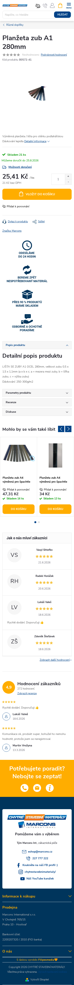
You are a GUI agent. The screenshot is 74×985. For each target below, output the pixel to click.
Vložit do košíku (40, 194)
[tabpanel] (18, 476)
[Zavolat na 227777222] (45, 5)
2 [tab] (39, 522)
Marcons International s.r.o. (19, 914)
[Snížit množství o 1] (68, 182)
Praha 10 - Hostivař (14, 924)
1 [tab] (35, 522)
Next (68, 429)
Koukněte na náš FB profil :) (40, 865)
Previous (61, 429)
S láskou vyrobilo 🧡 (37, 960)
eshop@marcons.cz (40, 852)
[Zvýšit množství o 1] (68, 176)
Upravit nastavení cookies (52, 972)
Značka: (12, 231)
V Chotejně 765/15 (13, 919)
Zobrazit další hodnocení (55, 660)
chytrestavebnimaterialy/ (40, 872)
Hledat (62, 14)
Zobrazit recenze (27, 693)
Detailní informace (35, 141)
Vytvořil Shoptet (39, 979)
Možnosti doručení (20, 167)
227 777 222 (40, 858)
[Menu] (69, 5)
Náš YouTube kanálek (40, 878)
